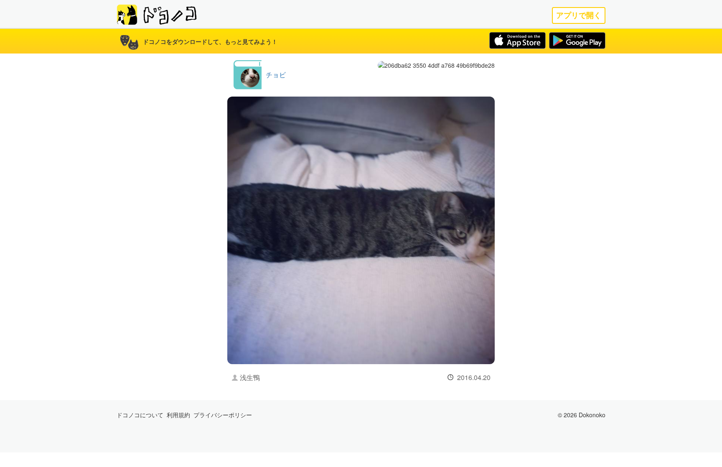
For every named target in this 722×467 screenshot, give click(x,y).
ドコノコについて (140, 415)
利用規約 (178, 415)
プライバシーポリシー (222, 415)
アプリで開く (578, 15)
